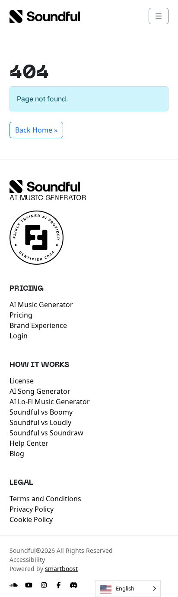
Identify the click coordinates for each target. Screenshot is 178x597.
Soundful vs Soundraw (46, 433)
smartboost (61, 569)
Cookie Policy (31, 519)
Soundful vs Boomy (41, 412)
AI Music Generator (48, 198)
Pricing (21, 315)
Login (19, 336)
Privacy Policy (32, 509)
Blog (17, 453)
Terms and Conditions (45, 498)
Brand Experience (38, 325)
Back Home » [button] (36, 130)
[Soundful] (45, 186)
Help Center (29, 443)
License (22, 381)
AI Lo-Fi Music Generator (50, 401)
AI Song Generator (40, 391)
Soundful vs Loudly (40, 422)
